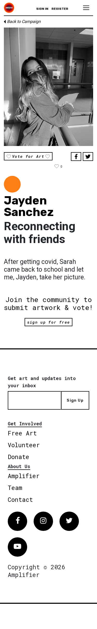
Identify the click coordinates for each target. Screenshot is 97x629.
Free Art (22, 433)
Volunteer (24, 445)
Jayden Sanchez (29, 206)
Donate (18, 457)
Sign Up (75, 400)
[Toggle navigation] (86, 8)
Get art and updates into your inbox (42, 382)
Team (15, 488)
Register (59, 9)
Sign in (42, 9)
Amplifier (24, 476)
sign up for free (48, 322)
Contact (20, 499)
